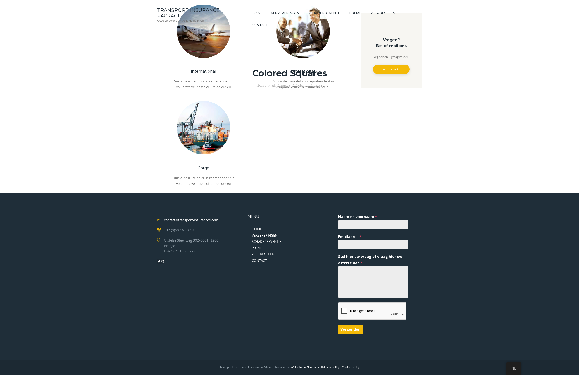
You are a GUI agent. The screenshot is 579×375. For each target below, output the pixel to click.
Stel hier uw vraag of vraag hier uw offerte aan (370, 259)
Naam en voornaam (357, 216)
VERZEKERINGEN (265, 235)
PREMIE (257, 247)
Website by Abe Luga (305, 367)
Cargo (203, 168)
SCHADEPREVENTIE (266, 241)
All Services (281, 85)
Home (261, 85)
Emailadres (349, 236)
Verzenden (350, 329)
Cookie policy (351, 367)
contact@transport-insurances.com (191, 220)
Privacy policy (330, 367)
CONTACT (259, 260)
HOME (257, 229)
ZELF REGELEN (263, 254)
